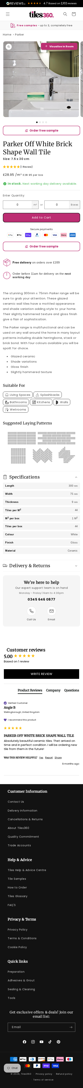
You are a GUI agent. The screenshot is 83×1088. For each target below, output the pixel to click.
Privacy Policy (17, 930)
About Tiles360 (18, 828)
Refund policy (64, 1073)
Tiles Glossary (17, 896)
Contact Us (16, 802)
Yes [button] (41, 757)
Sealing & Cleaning (21, 989)
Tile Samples (17, 879)
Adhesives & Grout (21, 980)
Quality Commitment (23, 837)
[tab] (30, 691)
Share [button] (58, 757)
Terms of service (43, 1079)
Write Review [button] (41, 674)
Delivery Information (22, 811)
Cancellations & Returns (25, 819)
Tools (11, 998)
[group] (41, 657)
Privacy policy (44, 1073)
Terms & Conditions (22, 938)
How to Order (17, 887)
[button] (7, 14)
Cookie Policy (17, 947)
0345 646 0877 (41, 599)
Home (7, 35)
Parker (19, 35)
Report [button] (49, 757)
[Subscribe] (71, 1027)
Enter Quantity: (14, 195)
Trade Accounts (19, 845)
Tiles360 (26, 1073)
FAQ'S (12, 905)
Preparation (16, 972)
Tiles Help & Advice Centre (27, 870)
